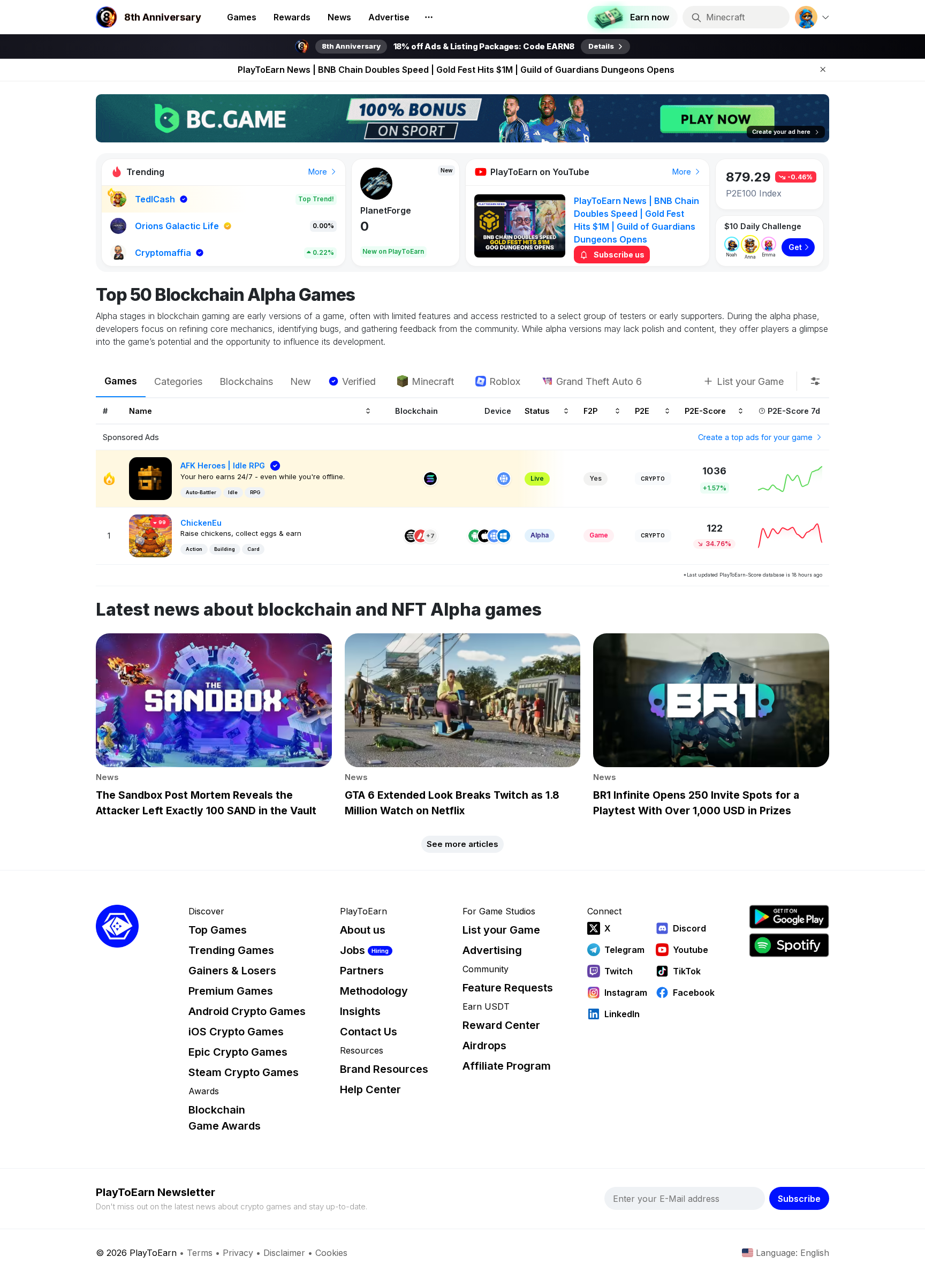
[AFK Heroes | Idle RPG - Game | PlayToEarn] (150, 477)
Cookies (331, 1252)
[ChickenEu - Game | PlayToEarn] (150, 535)
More (318, 171)
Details (601, 46)
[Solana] (430, 478)
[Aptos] (411, 535)
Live (537, 478)
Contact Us (368, 1031)
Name (140, 410)
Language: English (792, 1252)
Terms (200, 1252)
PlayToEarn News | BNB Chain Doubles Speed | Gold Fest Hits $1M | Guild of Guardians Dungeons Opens (456, 69)
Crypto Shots (387, 210)
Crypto (653, 478)
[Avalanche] (420, 535)
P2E (642, 410)
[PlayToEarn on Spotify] (789, 945)
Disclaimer (284, 1252)
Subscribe (799, 1198)
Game (598, 535)
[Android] (474, 535)
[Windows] (503, 535)
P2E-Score (705, 410)
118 (370, 226)
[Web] (503, 478)
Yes (595, 478)
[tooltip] (815, 381)
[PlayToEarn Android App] (789, 917)
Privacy (238, 1252)
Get (795, 247)
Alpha (539, 535)
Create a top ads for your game (756, 437)
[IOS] (484, 535)
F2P (590, 410)
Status (537, 410)
